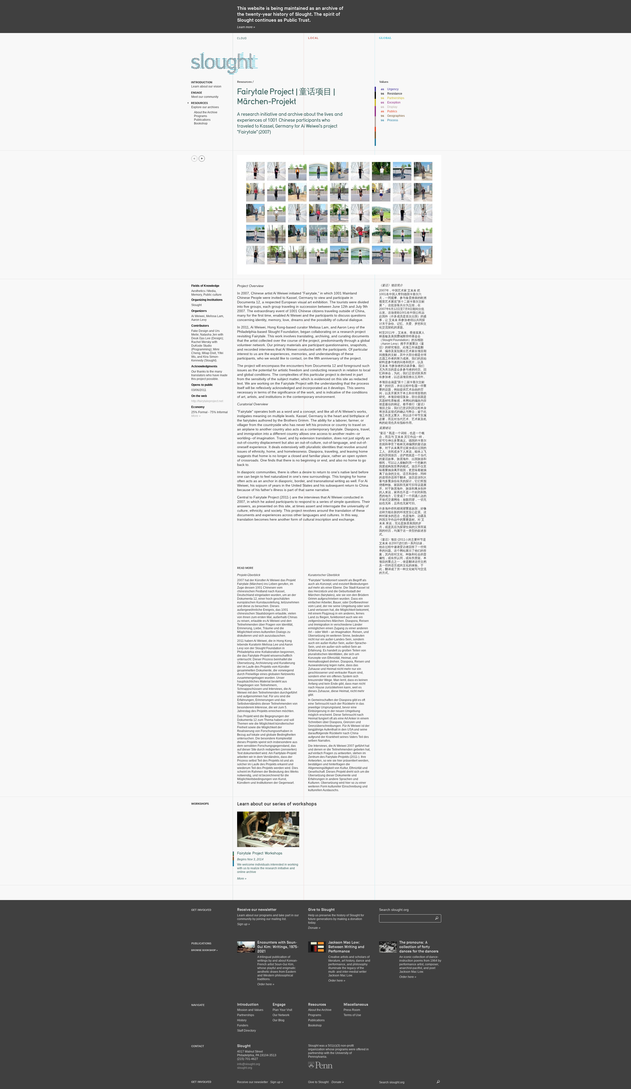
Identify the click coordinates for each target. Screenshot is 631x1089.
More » (196, 416)
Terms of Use (352, 1015)
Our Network (281, 1015)
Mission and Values (250, 1010)
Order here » (265, 984)
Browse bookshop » (204, 950)
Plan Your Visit (282, 1010)
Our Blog (278, 1020)
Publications (201, 119)
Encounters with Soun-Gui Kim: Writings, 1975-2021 (277, 947)
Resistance (394, 93)
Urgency (393, 89)
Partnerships (395, 98)
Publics (392, 111)
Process (392, 120)
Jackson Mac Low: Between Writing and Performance (346, 947)
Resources (199, 103)
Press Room (352, 1010)
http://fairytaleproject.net (207, 401)
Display (392, 107)
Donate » (338, 1082)
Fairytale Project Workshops (259, 853)
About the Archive (205, 112)
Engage (196, 93)
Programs (200, 116)
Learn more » (246, 27)
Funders (242, 1025)
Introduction (201, 82)
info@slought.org (248, 1064)
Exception (394, 102)
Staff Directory (246, 1030)
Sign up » (276, 1082)
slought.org (244, 1068)
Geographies (396, 116)
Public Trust (296, 20)
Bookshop (200, 123)
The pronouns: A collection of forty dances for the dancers (418, 947)
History (241, 1020)
